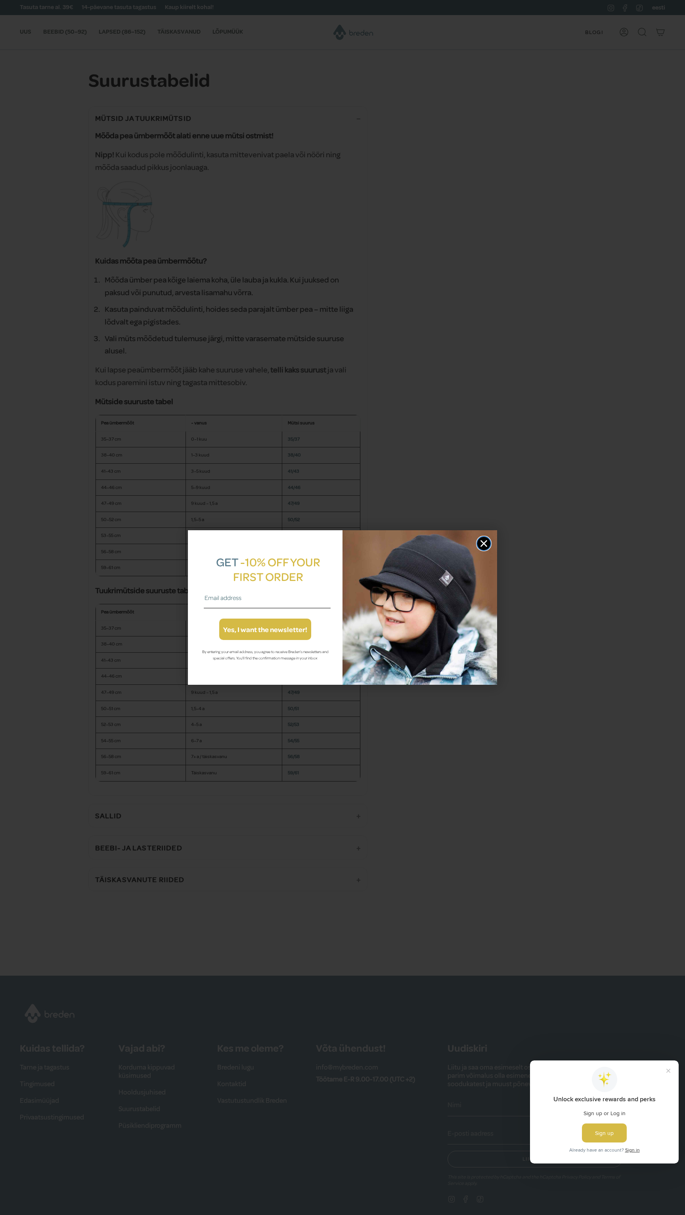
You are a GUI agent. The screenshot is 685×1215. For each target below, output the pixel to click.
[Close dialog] (484, 543)
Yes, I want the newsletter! (265, 629)
